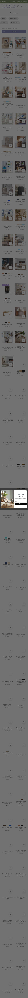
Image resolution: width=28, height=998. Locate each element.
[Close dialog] (26, 490)
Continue (20, 503)
